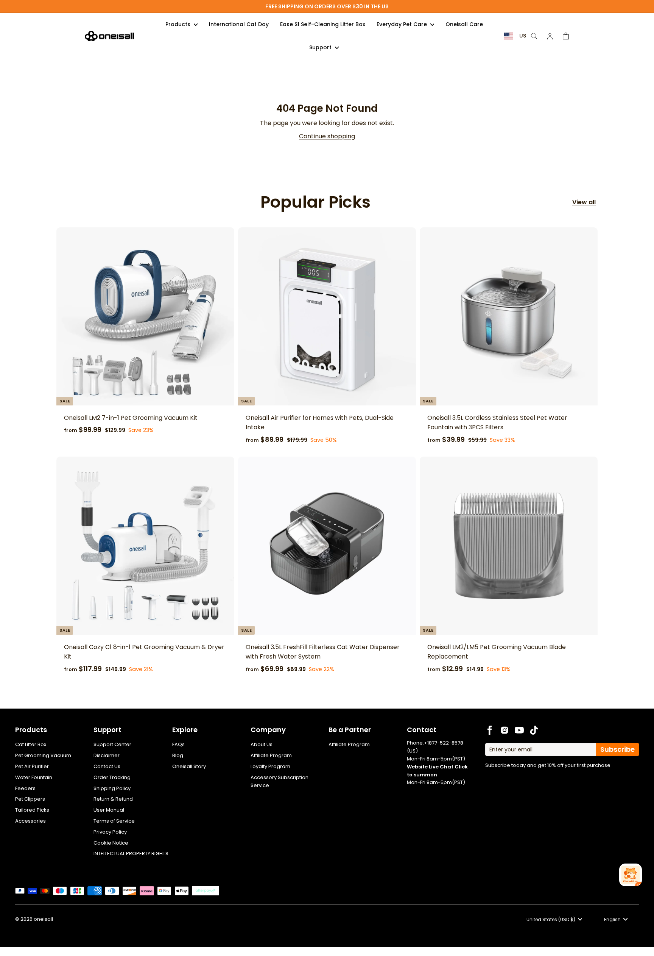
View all (584, 202)
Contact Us (106, 766)
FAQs (178, 744)
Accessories (30, 821)
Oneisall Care (464, 24)
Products (178, 24)
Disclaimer (106, 755)
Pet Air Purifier (32, 766)
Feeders (25, 788)
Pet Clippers (30, 799)
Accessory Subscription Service (279, 781)
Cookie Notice (110, 842)
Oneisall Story (189, 766)
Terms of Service (114, 821)
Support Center (112, 744)
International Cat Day (239, 24)
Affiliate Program (271, 755)
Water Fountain (33, 777)
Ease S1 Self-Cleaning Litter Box (322, 24)
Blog (177, 755)
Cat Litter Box (30, 744)
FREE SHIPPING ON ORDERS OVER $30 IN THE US (327, 6)
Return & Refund (113, 799)
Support (321, 47)
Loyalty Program (270, 766)
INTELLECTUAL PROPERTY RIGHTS (130, 853)
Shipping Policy (112, 788)
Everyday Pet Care (402, 24)
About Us (261, 744)
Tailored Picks (32, 810)
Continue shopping (327, 136)
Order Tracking (112, 777)
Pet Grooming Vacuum (43, 755)
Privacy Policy (110, 832)
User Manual (108, 810)
